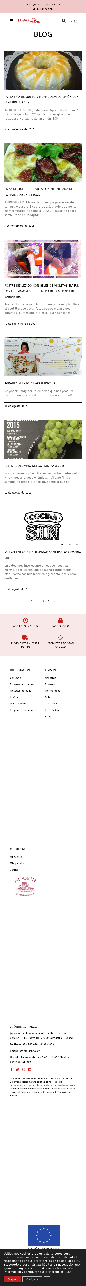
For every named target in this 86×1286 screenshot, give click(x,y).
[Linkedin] (29, 1069)
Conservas (51, 703)
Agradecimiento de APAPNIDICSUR (29, 383)
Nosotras (50, 678)
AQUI (68, 1272)
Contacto (15, 678)
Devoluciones (18, 703)
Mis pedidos (17, 863)
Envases (50, 684)
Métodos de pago (20, 690)
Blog (48, 716)
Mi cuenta (16, 857)
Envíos (14, 697)
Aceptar (12, 1279)
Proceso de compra (22, 684)
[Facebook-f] (11, 1069)
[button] (11, 20)
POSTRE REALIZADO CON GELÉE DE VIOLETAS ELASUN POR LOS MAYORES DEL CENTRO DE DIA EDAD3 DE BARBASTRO (41, 291)
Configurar (32, 1279)
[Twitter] (17, 1069)
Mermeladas (52, 690)
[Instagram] (23, 1069)
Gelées (49, 697)
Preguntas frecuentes (23, 710)
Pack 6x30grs (53, 710)
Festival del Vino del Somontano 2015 (34, 466)
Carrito (14, 869)
